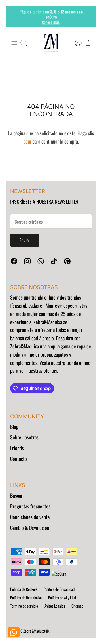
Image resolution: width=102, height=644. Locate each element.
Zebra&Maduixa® (36, 631)
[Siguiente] (88, 16)
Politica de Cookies (23, 589)
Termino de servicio (24, 606)
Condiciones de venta (30, 517)
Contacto (18, 458)
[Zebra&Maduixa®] (51, 43)
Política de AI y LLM (62, 597)
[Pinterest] (67, 261)
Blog (14, 426)
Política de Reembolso (26, 597)
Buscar (16, 495)
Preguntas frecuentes (30, 506)
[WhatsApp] (40, 261)
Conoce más (51, 22)
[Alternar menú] (14, 43)
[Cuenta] (75, 43)
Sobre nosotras (24, 437)
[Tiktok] (54, 261)
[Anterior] (14, 16)
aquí (27, 141)
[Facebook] (14, 261)
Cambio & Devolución (29, 527)
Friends (17, 448)
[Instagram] (27, 261)
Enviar (24, 240)
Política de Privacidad (59, 589)
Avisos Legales (54, 606)
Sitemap (77, 606)
